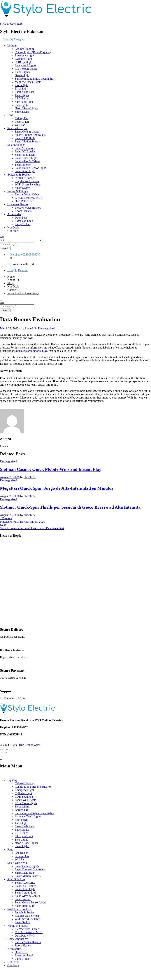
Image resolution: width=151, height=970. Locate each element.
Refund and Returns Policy (23, 293)
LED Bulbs (21, 98)
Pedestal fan (22, 121)
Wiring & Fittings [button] (17, 191)
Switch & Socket (24, 177)
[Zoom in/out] (12, 749)
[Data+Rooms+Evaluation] (3, 407)
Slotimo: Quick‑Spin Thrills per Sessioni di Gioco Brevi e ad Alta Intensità (70, 507)
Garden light (22, 75)
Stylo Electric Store (11, 23)
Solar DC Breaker (25, 151)
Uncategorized (46, 328)
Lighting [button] (12, 45)
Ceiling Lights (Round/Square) (33, 52)
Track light (21, 88)
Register (23, 270)
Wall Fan (20, 124)
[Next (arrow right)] (5, 752)
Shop (10, 283)
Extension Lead (24, 220)
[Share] (5, 749)
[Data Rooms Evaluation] (1, 407)
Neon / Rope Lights (26, 108)
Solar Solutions (16, 879)
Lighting (12, 780)
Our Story (13, 230)
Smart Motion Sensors (28, 141)
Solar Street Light (25, 171)
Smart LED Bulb (25, 138)
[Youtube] (3, 741)
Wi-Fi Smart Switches (27, 184)
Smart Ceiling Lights (27, 131)
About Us (13, 279)
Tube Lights (22, 95)
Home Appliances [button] (17, 204)
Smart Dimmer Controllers (30, 134)
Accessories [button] (14, 214)
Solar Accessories (25, 148)
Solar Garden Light (26, 158)
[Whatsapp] (8, 741)
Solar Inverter (23, 164)
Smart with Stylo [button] (17, 128)
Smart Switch (22, 187)
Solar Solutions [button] (16, 144)
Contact (11, 289)
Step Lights (21, 105)
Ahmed (28, 328)
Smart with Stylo (17, 862)
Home (11, 276)
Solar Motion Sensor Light (30, 167)
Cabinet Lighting (24, 48)
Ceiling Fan (21, 118)
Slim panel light (24, 101)
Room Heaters (23, 210)
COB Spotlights (24, 62)
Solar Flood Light (25, 154)
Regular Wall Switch (27, 181)
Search (5, 248)
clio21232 (30, 477)
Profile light (21, 85)
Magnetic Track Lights (28, 81)
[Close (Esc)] (1, 749)
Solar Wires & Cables (27, 161)
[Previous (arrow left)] (1, 752)
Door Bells (21, 217)
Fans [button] (10, 115)
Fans (10, 849)
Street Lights (22, 111)
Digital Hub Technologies (25, 744)
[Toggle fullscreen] (8, 749)
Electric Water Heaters (28, 207)
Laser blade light (24, 91)
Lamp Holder (22, 224)
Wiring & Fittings (17, 925)
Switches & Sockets (19, 909)
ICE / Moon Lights (26, 68)
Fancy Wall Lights (25, 65)
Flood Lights (22, 72)
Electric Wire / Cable (27, 194)
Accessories (14, 948)
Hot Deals (13, 227)
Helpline (15, 254)
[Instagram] (5, 741)
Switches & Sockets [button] (19, 174)
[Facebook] (1, 741)
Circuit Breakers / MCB (29, 197)
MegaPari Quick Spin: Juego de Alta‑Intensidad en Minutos (56, 488)
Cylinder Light (23, 58)
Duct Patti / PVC (24, 201)
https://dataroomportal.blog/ (32, 350)
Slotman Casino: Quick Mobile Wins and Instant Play (50, 469)
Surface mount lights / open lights (34, 78)
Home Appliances (17, 938)
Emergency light (24, 55)
